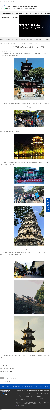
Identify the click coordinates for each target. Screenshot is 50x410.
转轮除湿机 (7, 39)
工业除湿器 (36, 39)
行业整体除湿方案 (38, 386)
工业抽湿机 (23, 39)
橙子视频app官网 (27, 13)
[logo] (6, 9)
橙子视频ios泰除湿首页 (6, 13)
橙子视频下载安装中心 (37, 13)
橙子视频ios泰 (7, 381)
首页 (6, 43)
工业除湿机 (41, 39)
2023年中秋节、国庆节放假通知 (10, 378)
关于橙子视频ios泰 (5, 17)
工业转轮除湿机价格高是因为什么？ (7, 374)
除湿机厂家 (17, 39)
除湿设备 (12, 39)
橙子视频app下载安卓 (17, 13)
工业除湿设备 (46, 390)
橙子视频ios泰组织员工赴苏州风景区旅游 (29, 43)
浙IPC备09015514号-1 (45, 393)
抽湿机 (27, 39)
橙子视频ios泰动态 (16, 43)
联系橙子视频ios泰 (14, 17)
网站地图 (1, 409)
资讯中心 (10, 43)
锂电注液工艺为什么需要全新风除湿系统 (7, 368)
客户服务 (47, 386)
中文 (46, 1)
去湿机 (31, 39)
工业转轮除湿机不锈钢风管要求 (6, 371)
